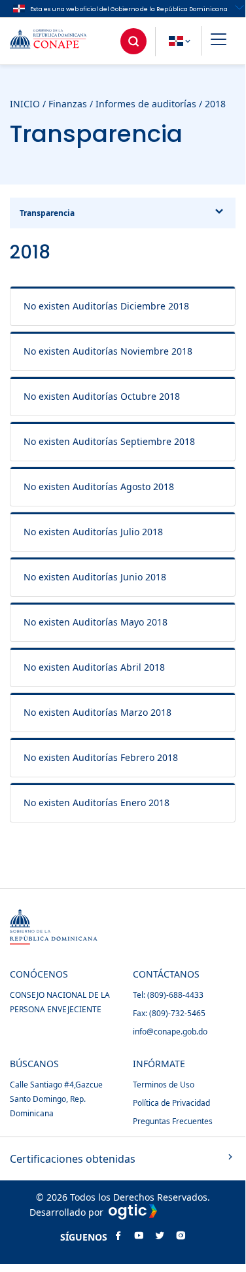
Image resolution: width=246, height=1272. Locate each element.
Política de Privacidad (171, 1102)
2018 (215, 103)
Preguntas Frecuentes (173, 1121)
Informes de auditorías (146, 103)
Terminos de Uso (163, 1084)
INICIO (25, 103)
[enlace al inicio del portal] (58, 41)
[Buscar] (133, 41)
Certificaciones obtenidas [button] (72, 1159)
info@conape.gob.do (170, 1031)
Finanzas (67, 103)
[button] (218, 41)
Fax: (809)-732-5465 (169, 1013)
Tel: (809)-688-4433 (168, 994)
